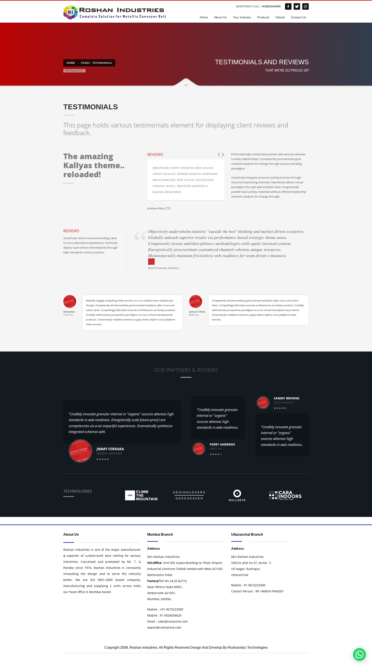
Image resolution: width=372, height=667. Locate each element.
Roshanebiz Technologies (248, 647)
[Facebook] (288, 6)
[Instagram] (305, 6)
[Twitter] (297, 6)
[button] (359, 654)
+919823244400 (271, 6)
